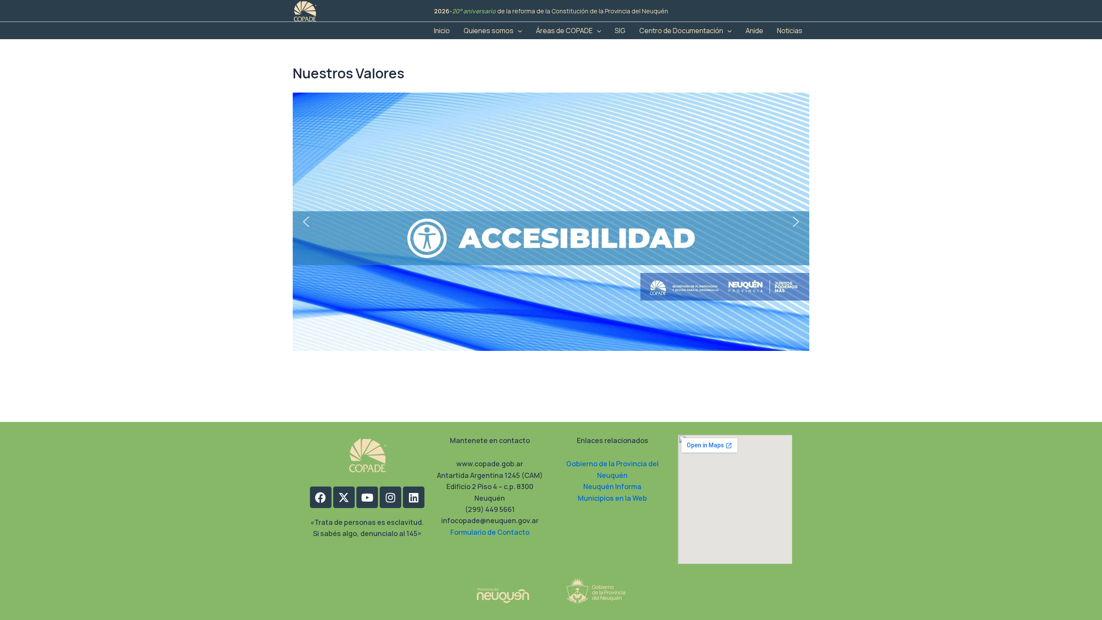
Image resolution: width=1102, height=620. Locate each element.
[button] (518, 30)
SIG (620, 30)
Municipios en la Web (612, 498)
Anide (754, 30)
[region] (551, 222)
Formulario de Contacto (489, 532)
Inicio (442, 30)
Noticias (789, 30)
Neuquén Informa (612, 486)
